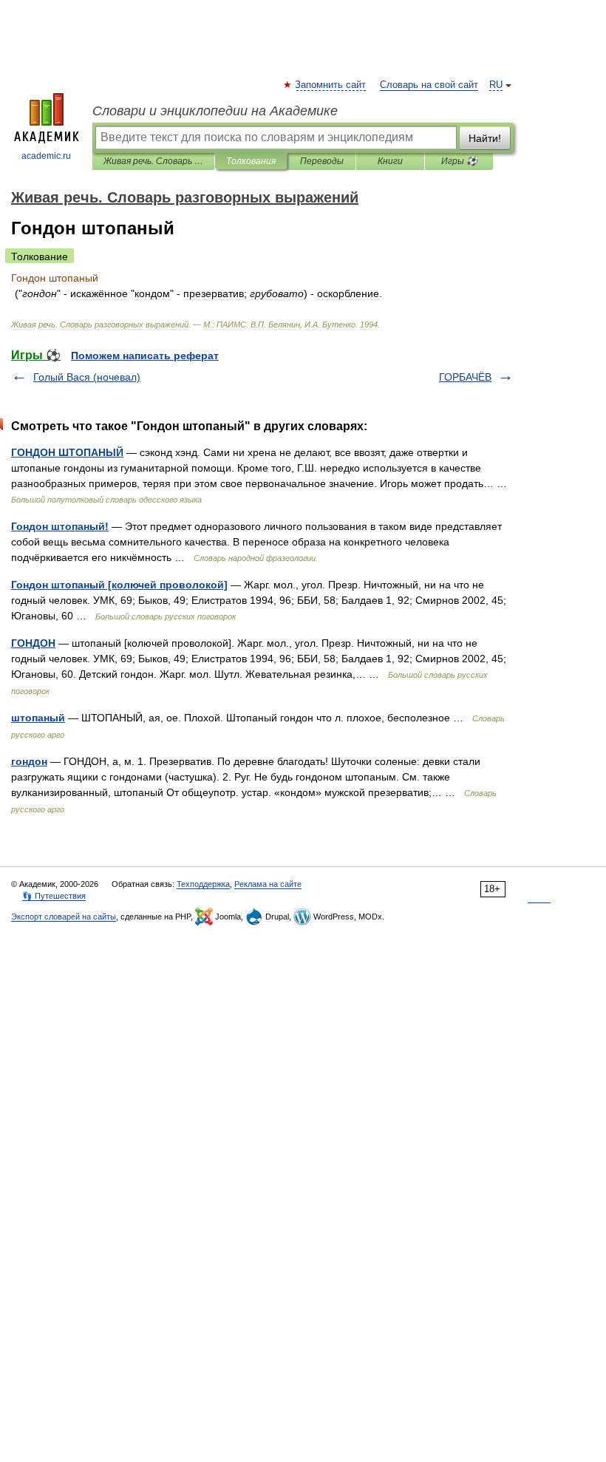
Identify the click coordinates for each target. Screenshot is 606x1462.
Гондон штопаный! (60, 526)
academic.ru (46, 156)
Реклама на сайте (268, 884)
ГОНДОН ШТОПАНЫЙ (67, 452)
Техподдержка (203, 884)
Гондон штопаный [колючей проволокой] (119, 585)
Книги (390, 161)
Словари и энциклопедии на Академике (215, 110)
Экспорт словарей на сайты (63, 916)
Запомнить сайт (331, 85)
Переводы (322, 161)
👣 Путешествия (54, 895)
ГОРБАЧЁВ (465, 377)
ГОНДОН (33, 643)
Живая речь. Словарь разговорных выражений (153, 161)
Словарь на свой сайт (429, 85)
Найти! (485, 138)
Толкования (251, 161)
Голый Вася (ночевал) (86, 377)
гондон (29, 761)
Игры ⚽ (459, 161)
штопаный (38, 718)
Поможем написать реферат (145, 355)
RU (496, 85)
